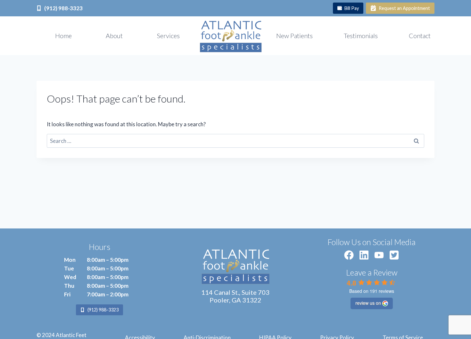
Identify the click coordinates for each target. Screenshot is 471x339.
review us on (368, 303)
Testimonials (361, 35)
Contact (420, 35)
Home (63, 35)
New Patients (294, 35)
